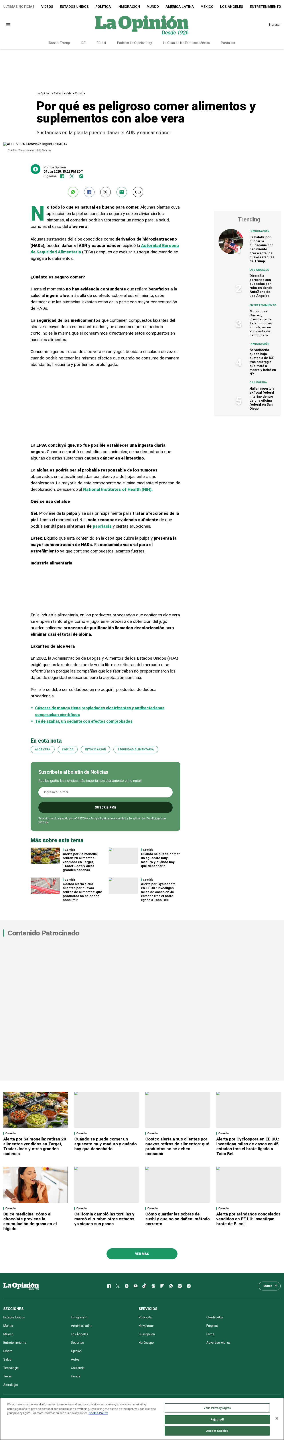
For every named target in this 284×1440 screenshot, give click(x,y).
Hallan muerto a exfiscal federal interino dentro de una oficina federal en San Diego (262, 398)
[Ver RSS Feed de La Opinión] (188, 1286)
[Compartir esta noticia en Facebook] (89, 192)
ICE (83, 43)
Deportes (77, 1342)
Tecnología (11, 1368)
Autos (75, 1359)
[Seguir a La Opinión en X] (117, 1286)
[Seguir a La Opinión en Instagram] (81, 176)
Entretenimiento (263, 305)
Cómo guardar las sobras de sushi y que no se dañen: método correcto (177, 1218)
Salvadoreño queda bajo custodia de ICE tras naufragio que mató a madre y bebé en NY (263, 362)
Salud (7, 1359)
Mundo (153, 7)
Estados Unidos (74, 7)
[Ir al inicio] (21, 1286)
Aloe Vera (42, 749)
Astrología (10, 1385)
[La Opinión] (141, 24)
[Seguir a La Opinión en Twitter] (72, 176)
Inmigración (129, 7)
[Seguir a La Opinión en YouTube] (135, 1286)
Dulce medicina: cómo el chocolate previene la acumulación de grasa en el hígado (30, 1221)
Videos (47, 7)
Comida (80, 93)
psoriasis (102, 526)
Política (103, 7)
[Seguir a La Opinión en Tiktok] (144, 1286)
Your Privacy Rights (217, 1408)
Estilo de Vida (62, 93)
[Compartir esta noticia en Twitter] (105, 192)
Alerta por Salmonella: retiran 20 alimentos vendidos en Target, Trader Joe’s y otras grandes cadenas (80, 862)
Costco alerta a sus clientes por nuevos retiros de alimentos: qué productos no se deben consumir (82, 892)
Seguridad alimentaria (136, 749)
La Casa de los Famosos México (186, 43)
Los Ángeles (231, 7)
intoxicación (95, 749)
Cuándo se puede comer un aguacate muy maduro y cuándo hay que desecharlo (160, 860)
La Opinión (43, 93)
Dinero (7, 1351)
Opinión (76, 1351)
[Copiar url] (138, 192)
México (207, 7)
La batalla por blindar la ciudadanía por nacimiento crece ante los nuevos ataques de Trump (262, 249)
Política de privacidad (113, 818)
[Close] (277, 1418)
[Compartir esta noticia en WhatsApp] (73, 192)
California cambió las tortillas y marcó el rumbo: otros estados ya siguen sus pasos (104, 1218)
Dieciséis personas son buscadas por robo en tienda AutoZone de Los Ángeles (261, 286)
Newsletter (146, 1326)
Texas (7, 1376)
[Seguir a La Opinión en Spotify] (180, 1286)
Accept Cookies (217, 1430)
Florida (75, 1376)
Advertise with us (218, 1342)
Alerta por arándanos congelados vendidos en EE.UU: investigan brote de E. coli (248, 1218)
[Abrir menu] (8, 25)
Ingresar (275, 24)
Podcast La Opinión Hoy (134, 43)
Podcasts (145, 1317)
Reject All (217, 1419)
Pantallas (228, 43)
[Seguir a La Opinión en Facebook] (62, 176)
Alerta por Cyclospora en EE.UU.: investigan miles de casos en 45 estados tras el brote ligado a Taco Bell (158, 892)
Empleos (212, 1326)
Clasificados (214, 1317)
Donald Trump (59, 43)
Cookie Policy (98, 1413)
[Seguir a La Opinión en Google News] (153, 1286)
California (258, 382)
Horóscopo (146, 1342)
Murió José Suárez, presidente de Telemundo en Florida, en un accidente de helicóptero (261, 323)
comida (67, 749)
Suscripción (147, 1334)
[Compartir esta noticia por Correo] (121, 192)
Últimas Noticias (19, 7)
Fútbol (101, 43)
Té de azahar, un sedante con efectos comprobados (83, 721)
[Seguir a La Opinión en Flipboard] (162, 1286)
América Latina (180, 7)
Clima (210, 1334)
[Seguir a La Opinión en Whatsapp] (171, 1286)
